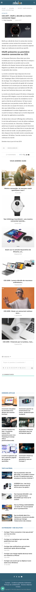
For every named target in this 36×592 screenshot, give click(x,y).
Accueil (3, 8)
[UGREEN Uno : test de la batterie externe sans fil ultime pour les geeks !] (7, 486)
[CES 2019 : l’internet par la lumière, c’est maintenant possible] (18, 329)
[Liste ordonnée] (12, 368)
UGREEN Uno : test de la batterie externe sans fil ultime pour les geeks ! (22, 485)
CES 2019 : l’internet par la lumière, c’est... (18, 342)
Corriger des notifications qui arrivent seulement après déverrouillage (17, 547)
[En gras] (3, 368)
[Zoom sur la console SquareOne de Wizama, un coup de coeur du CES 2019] (18, 236)
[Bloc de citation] (16, 368)
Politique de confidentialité (12, 584)
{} (22, 367)
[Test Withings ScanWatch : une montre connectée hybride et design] (18, 206)
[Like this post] (21, 154)
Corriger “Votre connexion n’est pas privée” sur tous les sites (18, 533)
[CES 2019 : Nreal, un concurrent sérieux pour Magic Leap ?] (18, 298)
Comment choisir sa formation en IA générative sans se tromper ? (26, 458)
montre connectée (12, 148)
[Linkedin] (19, 577)
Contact (18, 586)
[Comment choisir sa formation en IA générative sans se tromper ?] (26, 448)
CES (4, 148)
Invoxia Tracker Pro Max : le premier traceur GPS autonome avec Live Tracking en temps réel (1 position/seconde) (8, 435)
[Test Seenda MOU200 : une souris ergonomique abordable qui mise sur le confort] (7, 496)
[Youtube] (21, 577)
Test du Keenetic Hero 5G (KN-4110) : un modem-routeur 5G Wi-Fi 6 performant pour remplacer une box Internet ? (24, 475)
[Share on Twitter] (24, 154)
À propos (7, 582)
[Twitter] (16, 577)
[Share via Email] (28, 154)
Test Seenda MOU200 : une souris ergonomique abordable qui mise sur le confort (23, 496)
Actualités (11, 8)
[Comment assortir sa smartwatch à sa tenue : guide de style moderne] (26, 401)
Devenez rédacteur (26, 584)
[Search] (34, 2)
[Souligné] (8, 368)
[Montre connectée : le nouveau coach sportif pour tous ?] (18, 175)
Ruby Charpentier (8, 20)
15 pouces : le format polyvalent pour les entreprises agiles (26, 431)
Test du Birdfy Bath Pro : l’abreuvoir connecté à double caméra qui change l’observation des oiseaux (24, 518)
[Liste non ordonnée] (14, 368)
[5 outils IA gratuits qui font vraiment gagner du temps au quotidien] (9, 448)
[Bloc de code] (18, 368)
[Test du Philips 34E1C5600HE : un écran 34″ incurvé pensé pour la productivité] (7, 507)
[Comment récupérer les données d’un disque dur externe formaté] (9, 401)
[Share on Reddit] (26, 154)
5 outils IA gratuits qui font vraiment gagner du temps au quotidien (9, 458)
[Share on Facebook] (23, 154)
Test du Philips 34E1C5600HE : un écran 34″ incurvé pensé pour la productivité (24, 506)
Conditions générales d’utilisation (21, 582)
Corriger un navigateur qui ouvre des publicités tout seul (16, 540)
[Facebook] (14, 577)
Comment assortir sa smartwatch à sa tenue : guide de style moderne (26, 411)
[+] (24, 367)
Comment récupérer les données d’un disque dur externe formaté (8, 411)
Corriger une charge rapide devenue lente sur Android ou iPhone (18, 554)
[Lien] (20, 368)
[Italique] (5, 368)
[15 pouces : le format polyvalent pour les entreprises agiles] (26, 422)
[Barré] (10, 368)
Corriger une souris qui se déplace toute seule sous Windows (17, 561)
